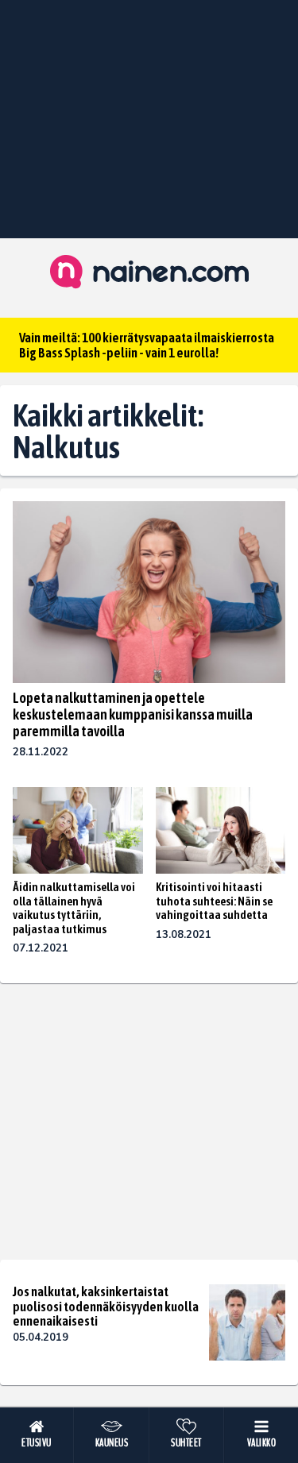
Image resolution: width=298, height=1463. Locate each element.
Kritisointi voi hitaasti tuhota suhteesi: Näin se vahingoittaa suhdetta (214, 900)
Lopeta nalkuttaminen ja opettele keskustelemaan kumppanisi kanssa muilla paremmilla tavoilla (133, 714)
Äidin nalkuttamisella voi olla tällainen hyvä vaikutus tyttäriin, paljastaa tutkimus (74, 908)
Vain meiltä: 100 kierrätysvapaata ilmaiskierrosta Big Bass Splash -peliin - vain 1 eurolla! (146, 345)
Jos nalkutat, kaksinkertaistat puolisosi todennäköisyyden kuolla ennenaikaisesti (106, 1306)
